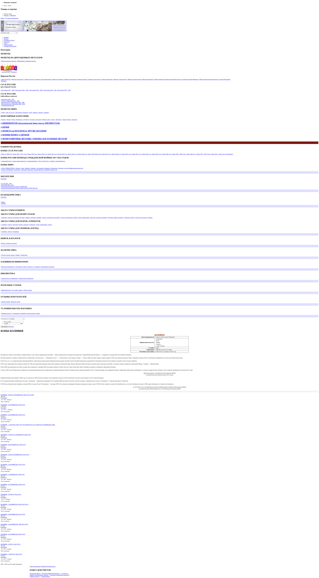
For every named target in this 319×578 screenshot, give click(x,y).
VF (4, 499)
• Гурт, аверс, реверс (16, 290)
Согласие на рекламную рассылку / (60, 575)
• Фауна (13, 119)
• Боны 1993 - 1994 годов (178, 154)
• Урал (39, 161)
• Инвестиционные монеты (8, 61)
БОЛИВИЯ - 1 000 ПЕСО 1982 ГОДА (11, 554)
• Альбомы (4, 217)
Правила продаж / (35, 576)
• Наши (3, 202)
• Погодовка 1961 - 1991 (21, 90)
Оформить (13, 15)
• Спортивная (18, 266)
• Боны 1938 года (116, 154)
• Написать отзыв (15, 301)
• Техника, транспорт (35, 119)
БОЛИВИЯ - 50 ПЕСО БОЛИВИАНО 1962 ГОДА (15, 454)
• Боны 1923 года (72, 154)
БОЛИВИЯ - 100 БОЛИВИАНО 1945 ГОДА (13, 444)
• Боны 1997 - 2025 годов (203, 154)
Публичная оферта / (35, 573)
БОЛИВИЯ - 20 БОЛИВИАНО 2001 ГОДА (13, 534)
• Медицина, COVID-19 (22, 119)
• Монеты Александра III (134, 79)
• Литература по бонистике (25, 278)
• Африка (34, 112)
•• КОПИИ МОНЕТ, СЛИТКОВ (15, 135)
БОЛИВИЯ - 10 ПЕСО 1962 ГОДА (10, 544)
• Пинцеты (32, 224)
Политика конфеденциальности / (51, 573)
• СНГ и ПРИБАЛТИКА (8, 168)
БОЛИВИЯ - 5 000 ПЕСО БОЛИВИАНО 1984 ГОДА (16, 434)
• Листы (9, 224)
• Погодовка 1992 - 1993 (49, 90)
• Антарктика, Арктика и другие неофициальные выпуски (66, 168)
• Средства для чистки (140, 217)
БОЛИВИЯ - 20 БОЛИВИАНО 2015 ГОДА (13, 514)
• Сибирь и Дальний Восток (57, 161)
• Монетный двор (6, 290)
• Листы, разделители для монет (51, 217)
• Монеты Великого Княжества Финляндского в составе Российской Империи (176, 79)
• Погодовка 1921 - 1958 (7, 90)
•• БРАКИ (5, 127)
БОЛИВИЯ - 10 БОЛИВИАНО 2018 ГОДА (13, 484)
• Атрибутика (23, 255)
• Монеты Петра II (29, 79)
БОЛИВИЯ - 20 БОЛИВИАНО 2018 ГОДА (13, 415)
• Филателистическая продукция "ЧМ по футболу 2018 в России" (19, 188)
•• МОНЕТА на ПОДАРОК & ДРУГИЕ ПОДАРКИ (23, 131)
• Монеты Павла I (82, 79)
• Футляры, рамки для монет (115, 217)
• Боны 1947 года (126, 154)
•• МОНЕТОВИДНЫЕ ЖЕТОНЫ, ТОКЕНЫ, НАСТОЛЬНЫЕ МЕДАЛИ (34, 139)
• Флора (8, 119)
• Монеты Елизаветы (57, 79)
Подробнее (4, 398)
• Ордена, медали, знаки (7, 255)
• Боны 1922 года (62, 154)
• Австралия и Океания (21, 112)
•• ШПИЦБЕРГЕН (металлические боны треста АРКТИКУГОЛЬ (30, 123)
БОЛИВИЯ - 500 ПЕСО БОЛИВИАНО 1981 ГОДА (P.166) (17, 395)
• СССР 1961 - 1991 (6, 183)
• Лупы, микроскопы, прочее (43, 224)
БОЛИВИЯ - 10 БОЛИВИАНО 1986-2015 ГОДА (14, 524)
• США (3, 112)
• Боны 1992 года (166, 154)
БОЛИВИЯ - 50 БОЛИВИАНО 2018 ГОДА (13, 405)
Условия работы (45, 576)
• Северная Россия (6, 161)
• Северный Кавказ (31, 161)
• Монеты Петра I (6, 79)
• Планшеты (15, 231)
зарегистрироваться (12, 18)
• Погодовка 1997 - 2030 (64, 90)
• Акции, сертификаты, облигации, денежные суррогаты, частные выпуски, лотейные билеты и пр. (29, 169)
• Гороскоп (74, 119)
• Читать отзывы (5, 301)
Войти (2, 18)
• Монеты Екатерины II (70, 79)
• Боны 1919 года (42, 154)
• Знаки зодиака (66, 119)
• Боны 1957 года (136, 154)
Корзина (6, 15)
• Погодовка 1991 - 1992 (35, 90)
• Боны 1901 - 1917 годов (19, 154)
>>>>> (3, 179)
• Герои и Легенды (27, 266)
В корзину (3, 408)
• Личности (58, 119)
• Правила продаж (6, 313)
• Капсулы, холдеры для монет (98, 217)
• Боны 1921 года (52, 154)
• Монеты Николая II (147, 79)
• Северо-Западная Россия (18, 161)
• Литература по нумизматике (9, 278)
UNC (4, 399)
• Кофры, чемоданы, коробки (33, 217)
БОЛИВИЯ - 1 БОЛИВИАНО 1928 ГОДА (13, 474)
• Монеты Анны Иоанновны (43, 79)
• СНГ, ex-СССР (9, 112)
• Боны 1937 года (106, 154)
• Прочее (149, 217)
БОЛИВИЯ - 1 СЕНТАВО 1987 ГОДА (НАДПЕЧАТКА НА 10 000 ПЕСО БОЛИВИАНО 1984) (28, 424)
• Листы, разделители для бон (68, 217)
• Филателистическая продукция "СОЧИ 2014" (14, 186)
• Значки (17, 255)
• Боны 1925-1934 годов (94, 154)
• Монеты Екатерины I (17, 79)
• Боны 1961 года (146, 154)
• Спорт (52, 119)
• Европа (40, 112)
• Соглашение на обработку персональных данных (25, 313)
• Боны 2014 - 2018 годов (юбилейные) (222, 154)
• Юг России (45, 161)
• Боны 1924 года (82, 154)
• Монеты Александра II (120, 79)
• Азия (30, 112)
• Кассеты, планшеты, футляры (16, 217)
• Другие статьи (27, 290)
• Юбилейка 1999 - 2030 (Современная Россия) (13, 104)
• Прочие (3, 203)
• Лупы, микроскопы (83, 217)
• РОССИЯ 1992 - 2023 (7, 185)
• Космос (3, 119)
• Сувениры (36, 266)
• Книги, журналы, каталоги (9, 243)
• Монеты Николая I (107, 79)
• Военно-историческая (7, 266)
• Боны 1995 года (191, 154)
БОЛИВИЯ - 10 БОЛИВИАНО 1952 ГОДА (13, 464)
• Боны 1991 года (156, 154)
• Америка (46, 112)
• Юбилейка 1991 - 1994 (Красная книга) (10, 101)
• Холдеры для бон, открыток (20, 224)
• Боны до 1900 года (6, 154)
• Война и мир (46, 119)
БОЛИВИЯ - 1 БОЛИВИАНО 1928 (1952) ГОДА (14, 504)
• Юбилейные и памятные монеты (26, 61)
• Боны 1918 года (32, 154)
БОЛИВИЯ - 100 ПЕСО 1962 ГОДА (11, 494)
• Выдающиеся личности (47, 266)
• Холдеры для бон (129, 217)
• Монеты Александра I (94, 79)
